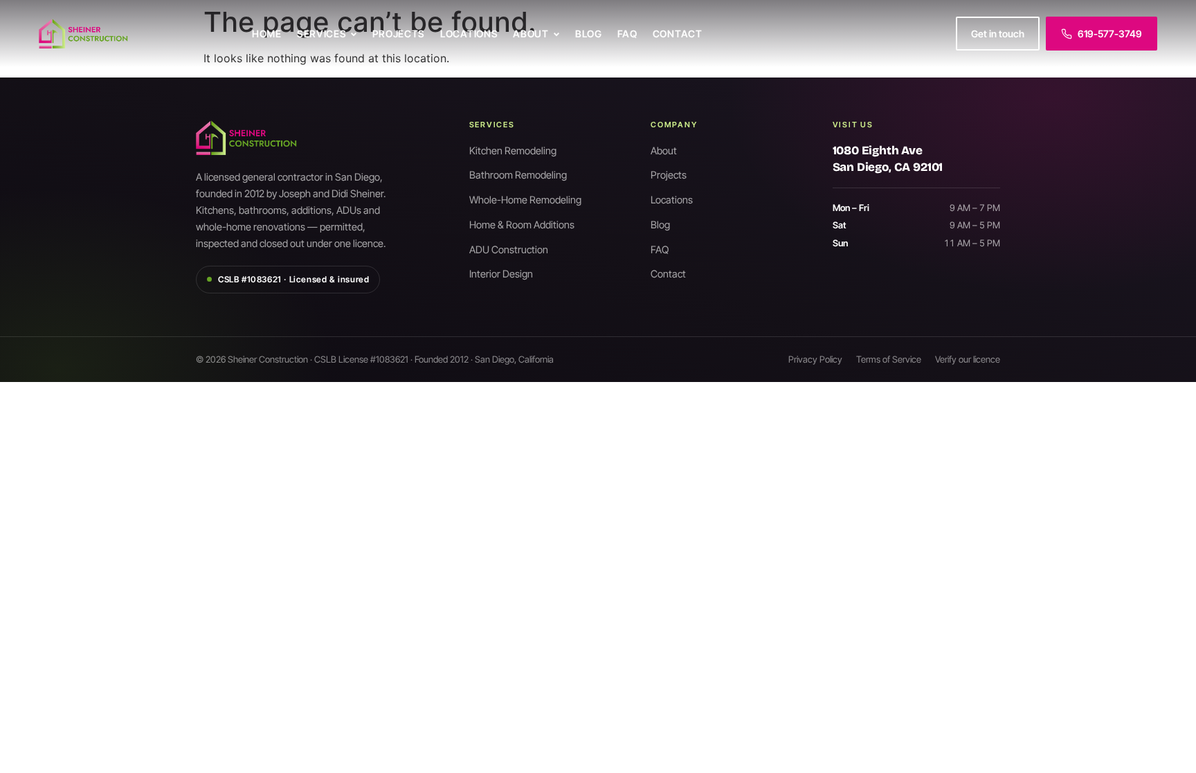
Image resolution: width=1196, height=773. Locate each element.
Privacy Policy (815, 359)
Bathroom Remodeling (518, 175)
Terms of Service (888, 359)
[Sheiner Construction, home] (136, 34)
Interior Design (501, 274)
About (531, 33)
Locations (469, 33)
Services (322, 33)
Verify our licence (967, 359)
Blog (588, 33)
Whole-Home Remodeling (525, 200)
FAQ (627, 33)
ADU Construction (508, 249)
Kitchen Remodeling (512, 150)
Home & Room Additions (521, 224)
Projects (398, 33)
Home (267, 33)
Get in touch (997, 33)
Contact (678, 33)
